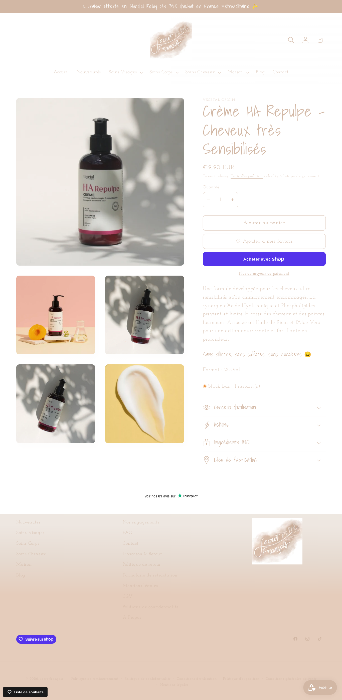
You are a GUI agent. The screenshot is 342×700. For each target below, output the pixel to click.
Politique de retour (142, 564)
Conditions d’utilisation (197, 679)
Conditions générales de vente (291, 679)
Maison (24, 564)
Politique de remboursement (95, 679)
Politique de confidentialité (151, 607)
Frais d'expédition (247, 176)
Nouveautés (28, 522)
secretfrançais (52, 679)
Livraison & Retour (142, 554)
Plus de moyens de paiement (264, 274)
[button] (125, 72)
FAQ (127, 532)
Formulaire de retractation (150, 575)
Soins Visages (30, 532)
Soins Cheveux (31, 554)
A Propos (132, 617)
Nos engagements (141, 522)
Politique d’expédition (241, 679)
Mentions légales (140, 585)
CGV (127, 596)
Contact (130, 543)
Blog (20, 575)
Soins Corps (28, 543)
